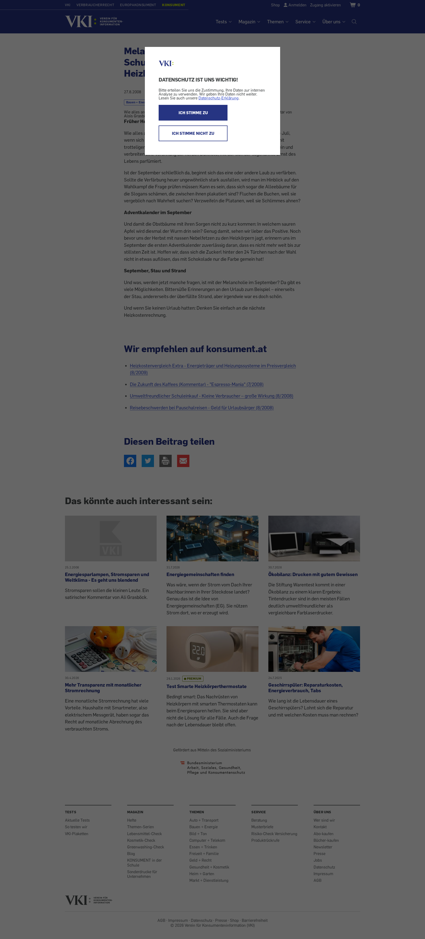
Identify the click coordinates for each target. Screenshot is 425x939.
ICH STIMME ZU (193, 112)
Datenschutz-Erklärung (218, 98)
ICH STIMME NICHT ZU (193, 133)
